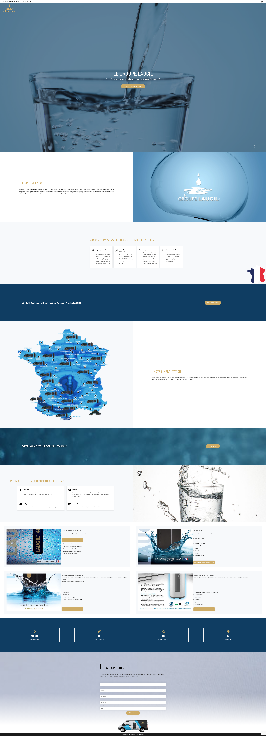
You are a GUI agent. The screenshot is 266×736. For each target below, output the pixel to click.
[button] (213, 303)
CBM (130, 734)
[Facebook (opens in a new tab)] (261, 1)
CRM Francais (141, 734)
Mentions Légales (134, 734)
